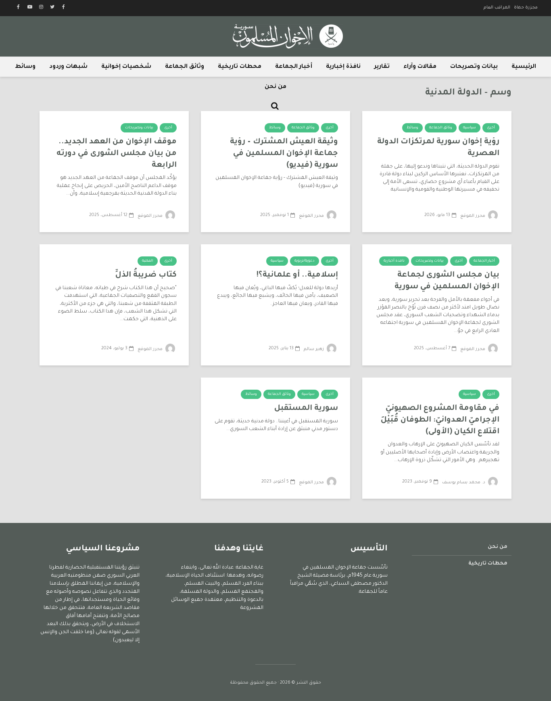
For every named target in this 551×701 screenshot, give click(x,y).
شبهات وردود (68, 67)
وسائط (25, 67)
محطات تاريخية (239, 67)
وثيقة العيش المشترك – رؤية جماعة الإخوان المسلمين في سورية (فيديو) (284, 153)
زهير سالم (314, 349)
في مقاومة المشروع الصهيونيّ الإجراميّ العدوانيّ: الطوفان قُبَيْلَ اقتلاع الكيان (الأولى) (440, 420)
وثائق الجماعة (184, 67)
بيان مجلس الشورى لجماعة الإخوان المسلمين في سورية (446, 281)
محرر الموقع (473, 216)
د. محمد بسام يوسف (464, 482)
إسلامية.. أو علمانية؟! (297, 275)
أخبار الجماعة (293, 67)
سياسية (469, 128)
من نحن (275, 87)
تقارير (382, 67)
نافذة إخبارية (343, 67)
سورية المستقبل (306, 408)
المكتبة (147, 261)
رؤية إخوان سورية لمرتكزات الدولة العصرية (438, 148)
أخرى (491, 128)
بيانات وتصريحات (474, 67)
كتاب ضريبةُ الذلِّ (146, 275)
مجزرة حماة (526, 7)
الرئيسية (523, 67)
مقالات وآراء (419, 67)
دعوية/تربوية (304, 261)
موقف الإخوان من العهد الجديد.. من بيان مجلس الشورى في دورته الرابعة (116, 153)
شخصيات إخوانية (126, 67)
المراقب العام (497, 7)
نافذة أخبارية (394, 261)
